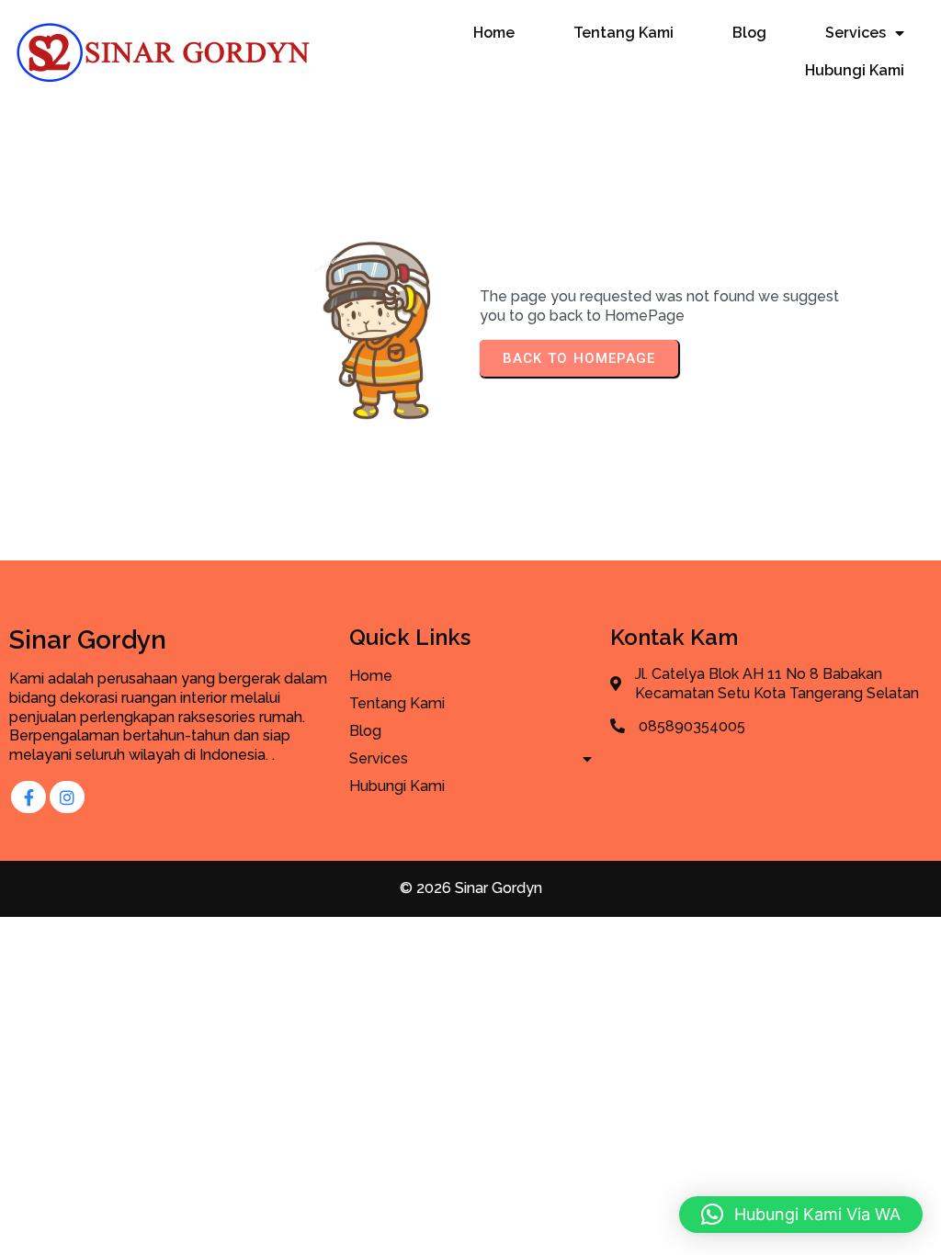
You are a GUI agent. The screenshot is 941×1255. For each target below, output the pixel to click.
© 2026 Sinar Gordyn (471, 888)
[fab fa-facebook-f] (28, 797)
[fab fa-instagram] (67, 797)
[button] (801, 1214)
